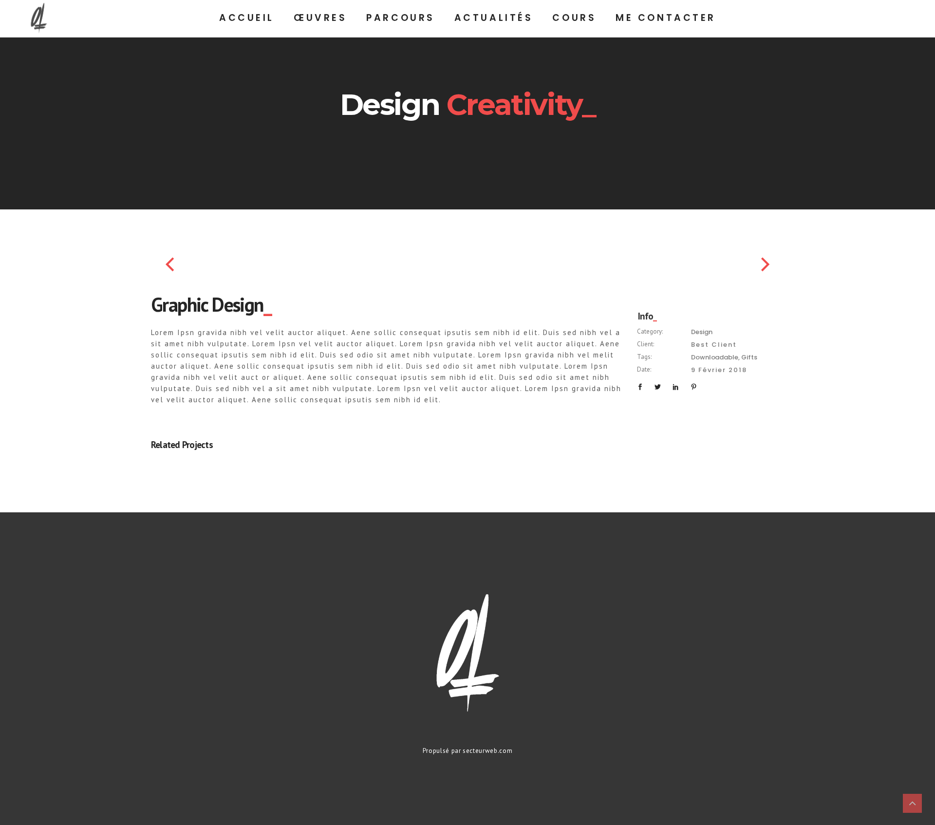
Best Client (714, 344)
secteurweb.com (487, 751)
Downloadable (714, 357)
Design (701, 332)
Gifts (749, 357)
